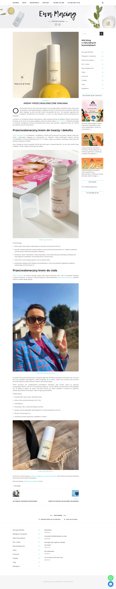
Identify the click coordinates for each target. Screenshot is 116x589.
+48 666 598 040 (58, 581)
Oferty (83, 72)
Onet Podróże (61, 121)
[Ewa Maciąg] (58, 16)
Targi (83, 84)
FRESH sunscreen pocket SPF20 (45, 373)
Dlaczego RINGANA (87, 52)
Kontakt (46, 3)
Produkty (45, 100)
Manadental (47, 530)
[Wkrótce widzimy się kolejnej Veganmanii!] (75, 493)
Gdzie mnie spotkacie (88, 60)
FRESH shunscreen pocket (65, 277)
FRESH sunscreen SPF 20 (45, 471)
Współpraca (34, 3)
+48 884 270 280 (58, 3)
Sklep (24, 3)
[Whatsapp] (110, 578)
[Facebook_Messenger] (110, 584)
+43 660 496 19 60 (73, 3)
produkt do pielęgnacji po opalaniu (40, 476)
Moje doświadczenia (88, 68)
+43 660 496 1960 (68, 581)
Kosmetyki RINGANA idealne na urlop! (55, 536)
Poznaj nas (85, 76)
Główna (16, 3)
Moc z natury (85, 64)
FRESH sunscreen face (19, 135)
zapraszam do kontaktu (31, 481)
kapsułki (53, 476)
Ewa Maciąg (17, 486)
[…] (90, 129)
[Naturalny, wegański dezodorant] (16, 493)
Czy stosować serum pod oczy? (53, 557)
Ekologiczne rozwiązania (89, 56)
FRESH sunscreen (18, 275)
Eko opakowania (49, 551)
